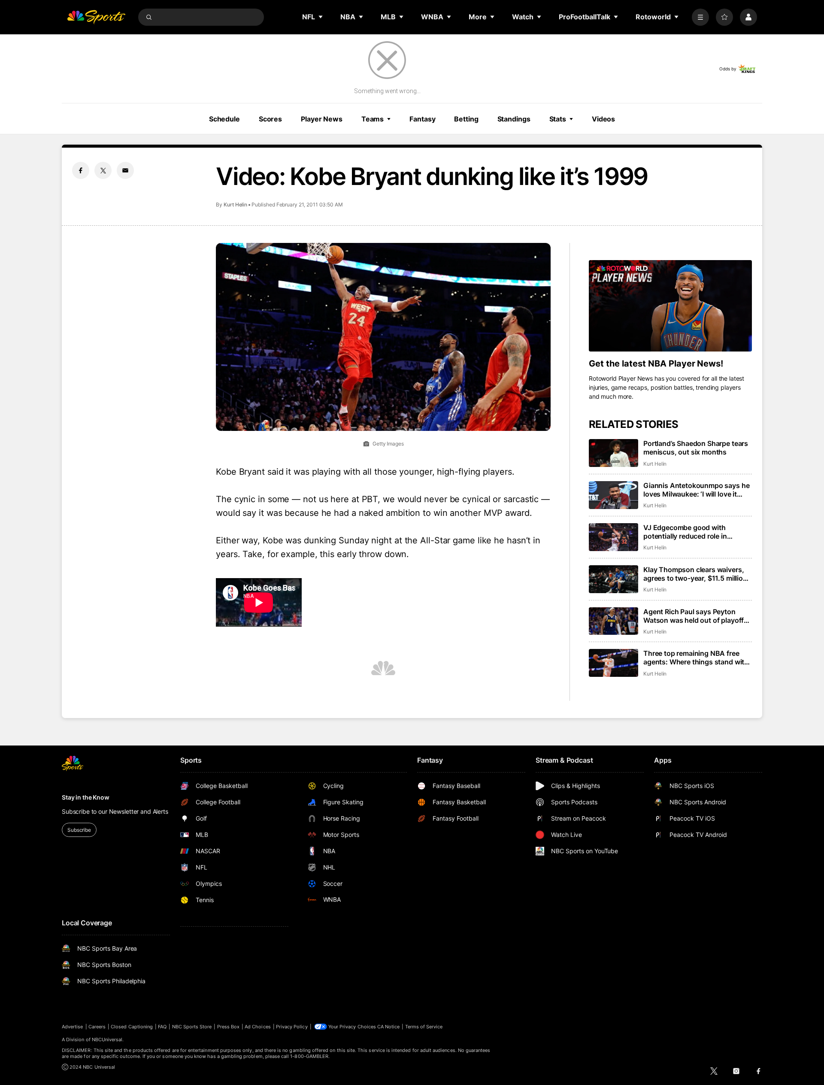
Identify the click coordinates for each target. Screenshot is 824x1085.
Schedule (224, 119)
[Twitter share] (103, 170)
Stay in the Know (85, 797)
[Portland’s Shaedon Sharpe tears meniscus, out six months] (613, 453)
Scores (270, 119)
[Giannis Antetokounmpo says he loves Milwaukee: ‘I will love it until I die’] (613, 495)
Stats (557, 119)
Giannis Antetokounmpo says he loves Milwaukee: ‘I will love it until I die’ (696, 489)
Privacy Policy (292, 1027)
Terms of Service (424, 1027)
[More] (700, 17)
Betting (466, 119)
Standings (513, 119)
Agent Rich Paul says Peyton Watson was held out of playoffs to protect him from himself (695, 615)
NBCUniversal (107, 1040)
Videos (603, 119)
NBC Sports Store (192, 1027)
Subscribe (79, 830)
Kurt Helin (235, 204)
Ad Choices (258, 1027)
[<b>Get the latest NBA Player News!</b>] (670, 306)
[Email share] (125, 170)
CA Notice (388, 1027)
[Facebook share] (80, 170)
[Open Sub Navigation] (321, 17)
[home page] (96, 17)
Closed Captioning (132, 1027)
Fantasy (422, 119)
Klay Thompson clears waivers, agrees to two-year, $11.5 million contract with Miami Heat (695, 573)
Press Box (228, 1027)
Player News (321, 119)
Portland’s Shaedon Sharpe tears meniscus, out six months (695, 447)
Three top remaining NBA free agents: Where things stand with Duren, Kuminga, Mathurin (695, 657)
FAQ (162, 1027)
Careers (97, 1027)
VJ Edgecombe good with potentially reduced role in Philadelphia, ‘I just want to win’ (693, 531)
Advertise (72, 1027)
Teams (372, 119)
